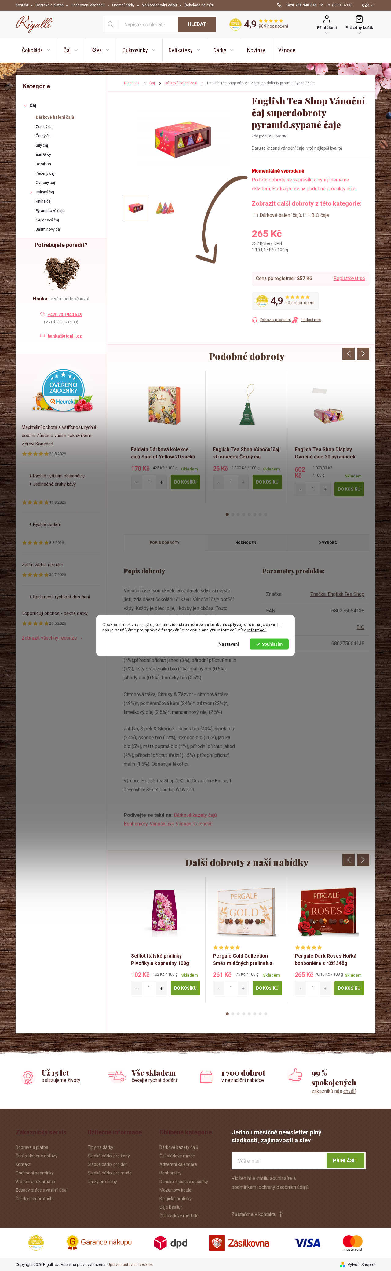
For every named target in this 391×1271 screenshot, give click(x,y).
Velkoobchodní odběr (159, 5)
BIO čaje (320, 215)
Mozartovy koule (175, 1190)
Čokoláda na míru (199, 5)
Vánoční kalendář (194, 824)
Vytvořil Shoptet (361, 1264)
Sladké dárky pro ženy (109, 1155)
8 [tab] (265, 514)
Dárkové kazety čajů (195, 815)
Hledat (197, 24)
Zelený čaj (44, 126)
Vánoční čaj (162, 824)
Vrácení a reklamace (35, 1181)
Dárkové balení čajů (55, 117)
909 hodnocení (273, 26)
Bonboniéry (136, 824)
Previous (348, 354)
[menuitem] (36, 50)
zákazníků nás (334, 1091)
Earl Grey (43, 154)
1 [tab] (227, 514)
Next (363, 354)
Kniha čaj (44, 201)
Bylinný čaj (45, 192)
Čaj (33, 105)
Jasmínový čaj (48, 229)
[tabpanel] (165, 437)
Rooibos (43, 164)
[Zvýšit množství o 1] (161, 482)
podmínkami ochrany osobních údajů (270, 1187)
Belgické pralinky (175, 1198)
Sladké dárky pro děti (108, 1164)
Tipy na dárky (100, 1147)
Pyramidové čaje (50, 210)
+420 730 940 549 (65, 314)
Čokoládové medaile (179, 1215)
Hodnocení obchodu (88, 5)
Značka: (337, 594)
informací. (257, 629)
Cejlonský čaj (47, 220)
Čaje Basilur (170, 1207)
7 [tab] (260, 514)
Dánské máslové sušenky (183, 1181)
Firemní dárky (123, 5)
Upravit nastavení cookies (130, 1264)
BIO (360, 627)
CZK (365, 5)
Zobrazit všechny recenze (49, 638)
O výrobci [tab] (328, 543)
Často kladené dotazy (36, 1155)
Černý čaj (44, 135)
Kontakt (22, 5)
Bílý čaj (42, 145)
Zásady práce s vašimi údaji (42, 1190)
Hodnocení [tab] (246, 543)
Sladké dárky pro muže (110, 1173)
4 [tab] (243, 514)
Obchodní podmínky (35, 1173)
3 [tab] (238, 514)
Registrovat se (349, 278)
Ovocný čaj (45, 182)
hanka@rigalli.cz (65, 336)
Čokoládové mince (177, 1155)
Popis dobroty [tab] (165, 543)
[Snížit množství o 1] (136, 482)
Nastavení (228, 644)
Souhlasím (272, 644)
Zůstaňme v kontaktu (254, 1214)
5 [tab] (249, 514)
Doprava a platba (50, 5)
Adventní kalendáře (178, 1164)
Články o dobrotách (34, 1198)
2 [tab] (232, 514)
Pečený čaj (45, 173)
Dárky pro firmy (102, 1181)
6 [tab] (254, 514)
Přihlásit (345, 1160)
